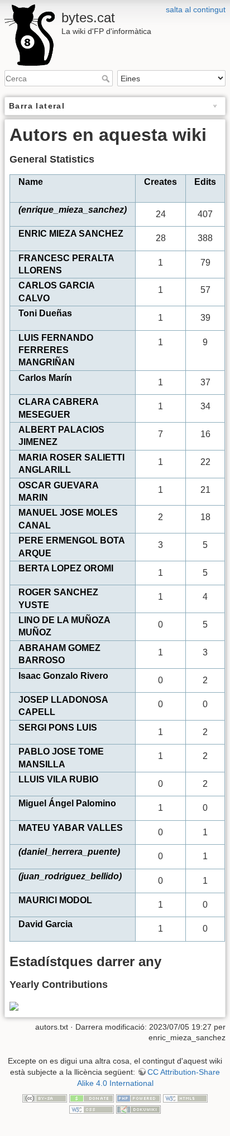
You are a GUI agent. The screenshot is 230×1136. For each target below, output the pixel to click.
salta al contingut (196, 9)
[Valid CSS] (91, 1108)
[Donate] (91, 1097)
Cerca (107, 78)
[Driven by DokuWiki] (138, 1108)
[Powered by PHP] (138, 1097)
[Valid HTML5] (185, 1097)
